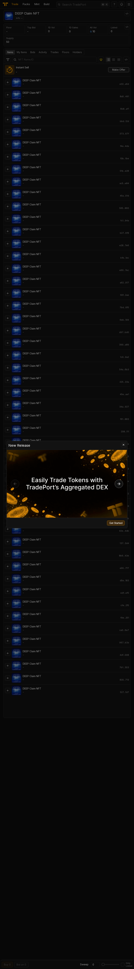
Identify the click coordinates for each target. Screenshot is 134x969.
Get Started (115, 522)
